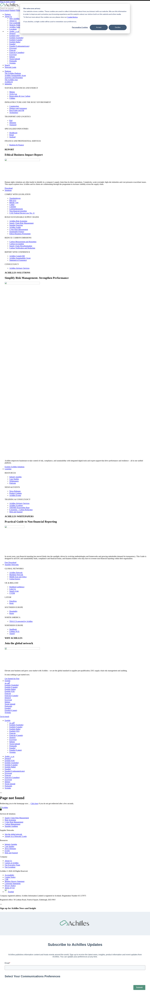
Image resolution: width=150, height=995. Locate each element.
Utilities (12, 98)
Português (13, 61)
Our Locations (10, 867)
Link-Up (12, 589)
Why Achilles (14, 19)
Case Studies (14, 479)
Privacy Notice (10, 886)
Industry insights (15, 477)
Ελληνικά (13, 48)
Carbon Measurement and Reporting (22, 242)
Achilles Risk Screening (18, 221)
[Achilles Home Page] (9, 6)
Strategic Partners (15, 25)
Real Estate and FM (16, 110)
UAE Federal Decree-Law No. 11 (22, 213)
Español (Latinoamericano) (19, 46)
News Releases (15, 491)
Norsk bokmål (14, 59)
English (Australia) (16, 38)
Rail (10, 121)
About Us (8, 16)
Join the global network (13, 834)
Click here (34, 804)
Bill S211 (12, 200)
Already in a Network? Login (16, 836)
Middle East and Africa (17, 577)
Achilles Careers (15, 27)
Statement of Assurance (18, 260)
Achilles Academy (16, 505)
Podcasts (12, 483)
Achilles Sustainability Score (15, 75)
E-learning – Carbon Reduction (21, 510)
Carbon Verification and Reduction (22, 248)
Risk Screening (10, 820)
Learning (8, 469)
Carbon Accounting (16, 244)
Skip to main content (7, 2)
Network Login (10, 67)
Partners (13, 10)
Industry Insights (11, 844)
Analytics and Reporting (14, 78)
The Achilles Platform (13, 73)
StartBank (13, 629)
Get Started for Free (12, 679)
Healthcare (13, 133)
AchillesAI (9, 82)
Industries (8, 84)
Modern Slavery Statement (14, 881)
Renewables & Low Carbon (19, 96)
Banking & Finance (16, 145)
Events (7, 851)
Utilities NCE (14, 631)
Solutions (8, 190)
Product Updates (15, 493)
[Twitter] (1, 810)
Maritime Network (16, 575)
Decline (117, 27)
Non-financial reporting (18, 211)
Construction (14, 106)
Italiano (12, 57)
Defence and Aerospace (18, 108)
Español (12, 44)
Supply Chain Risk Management (21, 223)
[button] (7, 720)
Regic (11, 603)
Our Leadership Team (17, 23)
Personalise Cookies (80, 27)
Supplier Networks (12, 565)
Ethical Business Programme (20, 234)
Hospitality (13, 611)
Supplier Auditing (11, 826)
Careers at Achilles (12, 863)
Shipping (12, 123)
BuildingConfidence (16, 587)
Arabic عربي (14, 31)
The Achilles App (11, 80)
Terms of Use (10, 888)
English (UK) (14, 36)
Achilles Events (15, 495)
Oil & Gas (13, 94)
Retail (11, 135)
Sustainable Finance (16, 232)
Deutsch (12, 33)
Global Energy (14, 579)
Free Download (10, 562)
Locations (13, 29)
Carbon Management (12, 824)
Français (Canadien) (16, 52)
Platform (8, 71)
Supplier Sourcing (16, 225)
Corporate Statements (13, 884)
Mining (12, 92)
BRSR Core (13, 203)
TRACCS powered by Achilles (21, 621)
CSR (6, 879)
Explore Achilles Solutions (14, 467)
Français (12, 50)
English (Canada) (15, 40)
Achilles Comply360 (17, 256)
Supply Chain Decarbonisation (20, 246)
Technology (13, 113)
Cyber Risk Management (18, 229)
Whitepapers (14, 481)
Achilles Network (15, 573)
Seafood (12, 137)
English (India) (14, 42)
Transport (12, 125)
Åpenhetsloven (15, 198)
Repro (11, 613)
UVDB (12, 593)
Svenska (12, 63)
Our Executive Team (12, 865)
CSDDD (12, 207)
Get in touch (4, 10)
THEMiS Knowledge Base (19, 508)
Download (9, 188)
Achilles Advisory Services (19, 268)
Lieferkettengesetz (16, 209)
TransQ (12, 634)
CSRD (11, 205)
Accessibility (9, 875)
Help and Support (15, 512)
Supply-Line (14, 591)
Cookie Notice (72, 17)
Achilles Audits (15, 227)
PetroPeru (13, 601)
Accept (98, 27)
